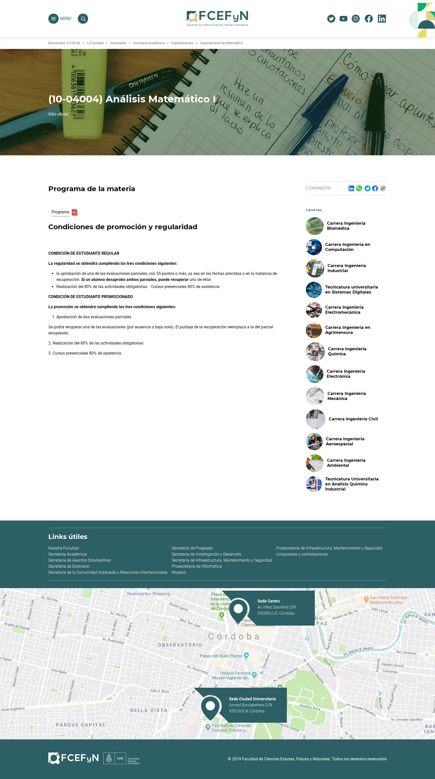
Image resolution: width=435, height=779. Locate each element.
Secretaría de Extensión (69, 566)
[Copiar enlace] (383, 188)
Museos (179, 572)
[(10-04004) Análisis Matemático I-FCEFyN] (351, 188)
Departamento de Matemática (221, 43)
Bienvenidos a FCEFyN (64, 43)
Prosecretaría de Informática (197, 566)
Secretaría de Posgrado (192, 548)
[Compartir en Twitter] (368, 188)
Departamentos (182, 43)
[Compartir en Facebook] (375, 188)
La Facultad (95, 43)
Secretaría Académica (149, 43)
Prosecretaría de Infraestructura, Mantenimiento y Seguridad (329, 548)
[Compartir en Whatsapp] (359, 188)
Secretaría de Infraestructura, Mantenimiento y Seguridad (222, 560)
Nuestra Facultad (63, 548)
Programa (60, 212)
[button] (53, 19)
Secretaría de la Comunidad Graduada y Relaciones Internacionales (107, 572)
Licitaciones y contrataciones (302, 554)
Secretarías (118, 43)
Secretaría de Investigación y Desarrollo (206, 554)
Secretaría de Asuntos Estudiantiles (79, 560)
